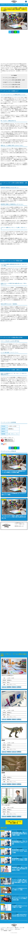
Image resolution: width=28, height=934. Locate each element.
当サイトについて (10, 927)
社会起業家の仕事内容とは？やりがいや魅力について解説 (19, 907)
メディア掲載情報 (4, 930)
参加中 (10, 930)
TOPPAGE (3, 4)
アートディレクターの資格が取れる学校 (11, 84)
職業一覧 (16, 927)
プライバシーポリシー (9, 929)
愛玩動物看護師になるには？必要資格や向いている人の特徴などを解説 (19, 859)
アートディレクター (10, 4)
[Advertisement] (14, 48)
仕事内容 (19, 719)
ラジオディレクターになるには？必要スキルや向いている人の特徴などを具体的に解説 (19, 898)
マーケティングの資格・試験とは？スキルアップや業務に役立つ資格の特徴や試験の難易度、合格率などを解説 (19, 881)
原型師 (3, 740)
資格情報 (9, 719)
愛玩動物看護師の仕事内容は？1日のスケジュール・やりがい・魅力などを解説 (19, 851)
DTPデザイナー (5, 708)
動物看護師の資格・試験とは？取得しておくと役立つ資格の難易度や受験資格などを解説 (19, 869)
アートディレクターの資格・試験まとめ (11, 86)
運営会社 (2, 929)
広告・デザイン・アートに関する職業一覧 (14, 822)
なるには (4, 719)
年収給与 (14, 719)
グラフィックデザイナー (8, 675)
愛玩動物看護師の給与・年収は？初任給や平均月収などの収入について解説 (19, 842)
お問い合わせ (17, 929)
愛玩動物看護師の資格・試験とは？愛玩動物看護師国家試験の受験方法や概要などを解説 (19, 834)
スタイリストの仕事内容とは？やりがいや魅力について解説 (19, 889)
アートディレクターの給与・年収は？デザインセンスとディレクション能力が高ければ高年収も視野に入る (14, 517)
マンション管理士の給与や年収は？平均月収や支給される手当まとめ (19, 915)
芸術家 (3, 772)
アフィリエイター (6, 805)
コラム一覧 (22, 927)
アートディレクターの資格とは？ (10, 77)
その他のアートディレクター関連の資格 (11, 82)
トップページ (3, 927)
